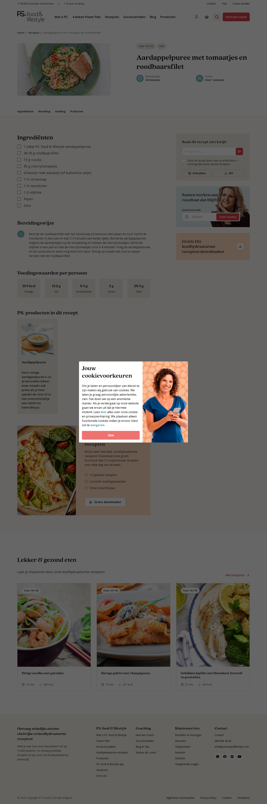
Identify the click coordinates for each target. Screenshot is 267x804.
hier (103, 412)
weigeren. (97, 425)
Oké (111, 435)
